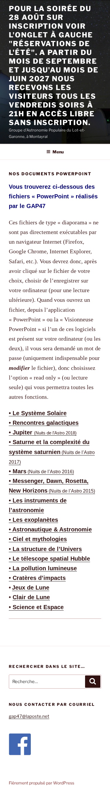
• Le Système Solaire (38, 413)
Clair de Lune (31, 597)
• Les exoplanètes (33, 520)
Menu (58, 151)
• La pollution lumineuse (43, 568)
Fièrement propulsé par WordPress (41, 782)
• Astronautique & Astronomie (50, 529)
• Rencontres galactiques (44, 423)
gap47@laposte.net (29, 716)
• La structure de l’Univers (45, 549)
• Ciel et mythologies (38, 539)
